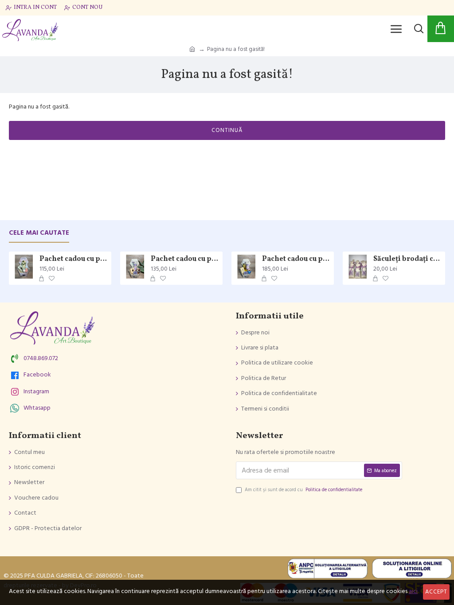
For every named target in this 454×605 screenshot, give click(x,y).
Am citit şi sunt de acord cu (303, 489)
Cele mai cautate (39, 233)
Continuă (227, 130)
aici (413, 591)
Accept (436, 592)
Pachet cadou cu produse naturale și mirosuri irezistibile (73, 259)
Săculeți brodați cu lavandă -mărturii (407, 259)
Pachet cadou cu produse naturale (185, 259)
